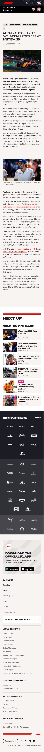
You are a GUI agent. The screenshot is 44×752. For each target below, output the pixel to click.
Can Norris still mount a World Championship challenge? (27, 386)
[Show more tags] (4, 28)
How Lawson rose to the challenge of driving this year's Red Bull (27, 345)
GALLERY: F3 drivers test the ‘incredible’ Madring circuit (28, 371)
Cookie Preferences (10, 689)
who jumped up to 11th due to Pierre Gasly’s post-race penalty (22, 250)
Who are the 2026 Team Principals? (27, 332)
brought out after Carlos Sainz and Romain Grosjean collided (21, 205)
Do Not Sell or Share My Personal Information (20, 673)
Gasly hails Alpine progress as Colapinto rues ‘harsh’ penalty (28, 358)
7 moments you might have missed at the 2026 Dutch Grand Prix (28, 399)
